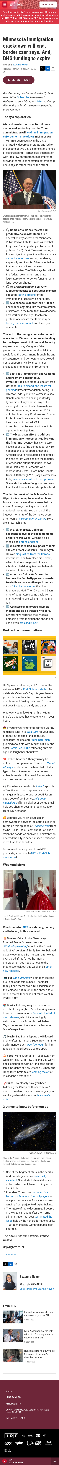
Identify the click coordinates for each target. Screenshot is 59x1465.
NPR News (11, 1254)
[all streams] (55, 1461)
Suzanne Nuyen (20, 64)
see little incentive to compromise (33, 479)
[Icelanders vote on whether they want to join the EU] (13, 1317)
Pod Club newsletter (35, 689)
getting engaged (29, 541)
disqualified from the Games (33, 554)
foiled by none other (24, 586)
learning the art (40, 1071)
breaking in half (29, 622)
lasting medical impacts (20, 323)
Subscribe (23, 97)
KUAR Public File (13, 1397)
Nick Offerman (41, 739)
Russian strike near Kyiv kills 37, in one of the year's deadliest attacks (39, 1354)
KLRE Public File (13, 1404)
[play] (5, 1461)
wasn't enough (35, 1044)
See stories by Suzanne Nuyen (37, 1288)
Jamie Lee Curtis (20, 748)
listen (39, 101)
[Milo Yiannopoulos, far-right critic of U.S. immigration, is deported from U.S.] (13, 1335)
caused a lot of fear (17, 258)
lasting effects (27, 294)
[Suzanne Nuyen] (10, 1281)
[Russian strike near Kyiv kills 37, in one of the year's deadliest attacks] (13, 1355)
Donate (49, 4)
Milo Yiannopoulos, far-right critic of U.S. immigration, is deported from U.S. (38, 1334)
